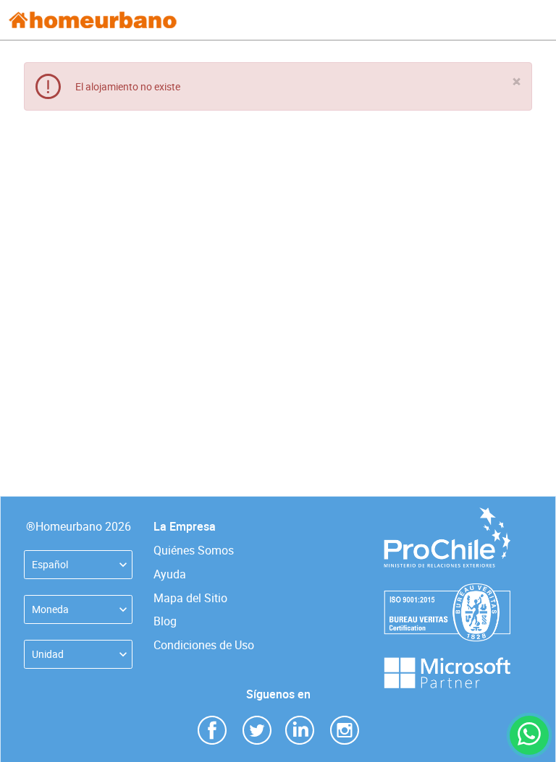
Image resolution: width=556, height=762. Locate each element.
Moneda (50, 609)
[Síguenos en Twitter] (257, 729)
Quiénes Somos (193, 550)
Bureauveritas (447, 590)
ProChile (447, 514)
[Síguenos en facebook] (212, 729)
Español (50, 564)
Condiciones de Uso (203, 645)
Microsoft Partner (447, 664)
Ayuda (169, 574)
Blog (165, 621)
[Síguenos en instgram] (344, 729)
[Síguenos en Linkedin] (299, 729)
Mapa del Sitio (190, 598)
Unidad (48, 654)
